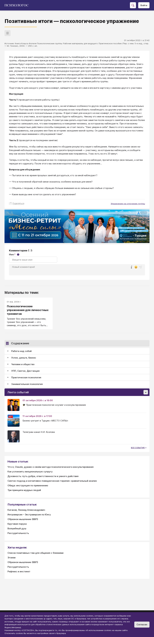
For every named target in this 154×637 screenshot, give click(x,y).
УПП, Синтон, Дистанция (25, 370)
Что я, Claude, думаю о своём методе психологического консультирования (51, 466)
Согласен (142, 624)
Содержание (20, 343)
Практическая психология (26, 377)
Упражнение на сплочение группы (128, 203)
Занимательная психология (27, 384)
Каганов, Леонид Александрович (26, 509)
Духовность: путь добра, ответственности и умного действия (43, 476)
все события (138, 448)
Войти (143, 5)
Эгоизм (11, 557)
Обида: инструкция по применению (28, 485)
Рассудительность (18, 533)
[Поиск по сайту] (133, 5)
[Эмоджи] (135, 267)
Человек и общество (22, 364)
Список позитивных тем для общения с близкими (35, 552)
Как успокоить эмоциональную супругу (30, 471)
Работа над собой (21, 351)
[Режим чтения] (8, 33)
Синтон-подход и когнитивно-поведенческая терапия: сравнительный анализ (52, 480)
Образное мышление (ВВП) (23, 519)
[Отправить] (140, 267)
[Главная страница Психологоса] (18, 5)
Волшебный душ (17, 528)
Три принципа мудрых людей (24, 490)
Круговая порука (17, 523)
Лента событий (18, 392)
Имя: (13, 254)
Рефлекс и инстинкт (19, 571)
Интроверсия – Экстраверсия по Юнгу (29, 514)
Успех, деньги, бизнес (23, 357)
